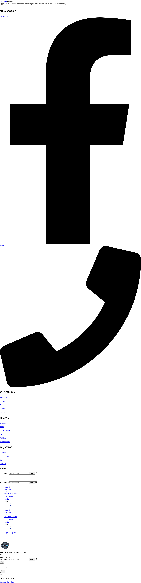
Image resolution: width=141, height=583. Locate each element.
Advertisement (5, 442)
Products (3, 452)
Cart (1, 460)
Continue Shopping (7, 582)
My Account (4, 456)
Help (1, 434)
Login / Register (10, 533)
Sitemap (3, 423)
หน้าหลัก (3, 1)
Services (3, 401)
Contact (2, 412)
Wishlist (3, 464)
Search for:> (4, 473)
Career (2, 409)
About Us (3, 397)
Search (32, 473)
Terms (2, 427)
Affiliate (3, 438)
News (2, 405)
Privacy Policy (5, 430)
